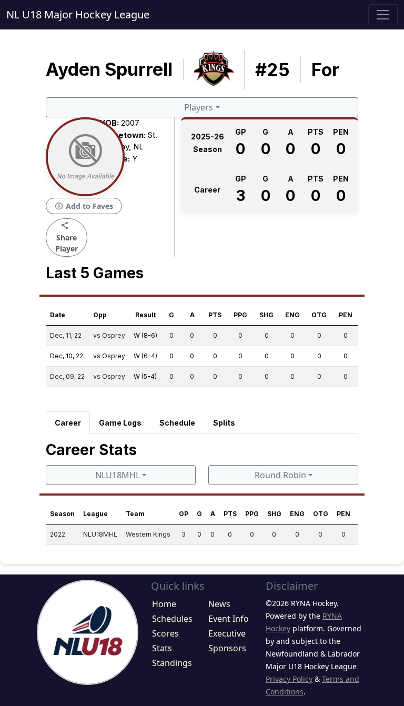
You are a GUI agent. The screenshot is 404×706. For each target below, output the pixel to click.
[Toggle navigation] (383, 14)
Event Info (228, 618)
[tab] (68, 422)
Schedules (172, 618)
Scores (165, 633)
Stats (162, 648)
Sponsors (227, 648)
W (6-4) (145, 356)
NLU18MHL (117, 475)
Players (198, 107)
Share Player (66, 237)
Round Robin (280, 475)
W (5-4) (145, 376)
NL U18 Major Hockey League (77, 14)
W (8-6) (145, 335)
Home (164, 604)
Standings (172, 663)
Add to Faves (84, 206)
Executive (227, 633)
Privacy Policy (289, 679)
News (219, 604)
